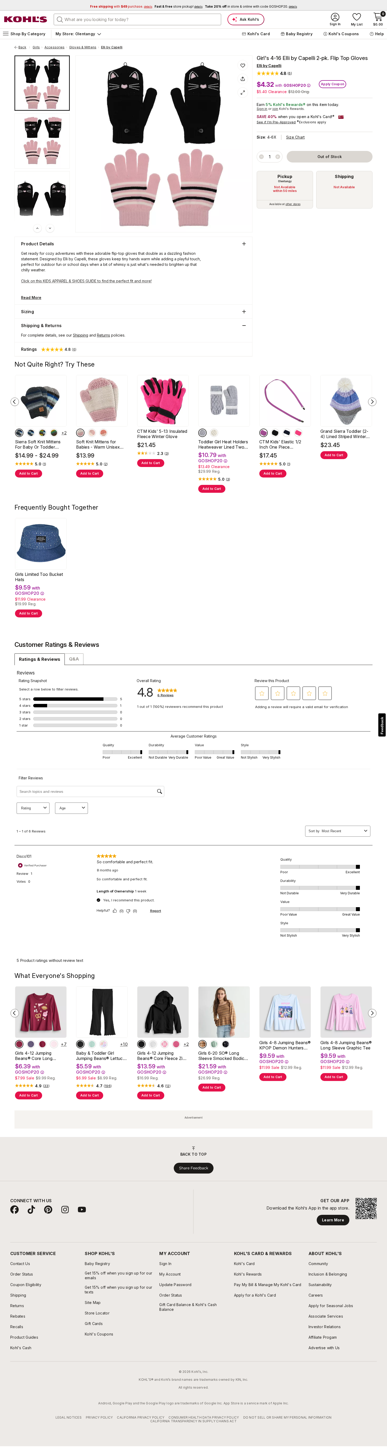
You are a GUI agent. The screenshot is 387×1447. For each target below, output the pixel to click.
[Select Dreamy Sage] (92, 1044)
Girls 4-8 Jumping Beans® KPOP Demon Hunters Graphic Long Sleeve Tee (285, 1045)
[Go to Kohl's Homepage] (25, 19)
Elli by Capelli (112, 47)
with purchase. (121, 6)
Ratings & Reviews (39, 659)
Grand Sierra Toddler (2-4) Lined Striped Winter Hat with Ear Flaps (344, 434)
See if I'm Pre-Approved (276, 122)
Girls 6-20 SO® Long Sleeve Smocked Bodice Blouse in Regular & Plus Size (222, 1055)
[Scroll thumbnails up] (37, 228)
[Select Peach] (103, 433)
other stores (293, 204)
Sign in (262, 109)
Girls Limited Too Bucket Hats (39, 577)
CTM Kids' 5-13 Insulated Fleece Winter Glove (162, 434)
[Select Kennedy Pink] (176, 1044)
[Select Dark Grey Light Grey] (42, 433)
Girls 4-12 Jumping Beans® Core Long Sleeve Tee (33, 1055)
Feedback (382, 725)
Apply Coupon (332, 84)
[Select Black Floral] (225, 1044)
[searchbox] (137, 19)
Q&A (74, 659)
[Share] (242, 79)
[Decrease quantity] (261, 156)
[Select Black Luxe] (80, 1044)
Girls (36, 47)
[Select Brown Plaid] (202, 1044)
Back (24, 47)
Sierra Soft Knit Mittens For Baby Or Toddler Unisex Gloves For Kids (38, 444)
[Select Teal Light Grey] (31, 433)
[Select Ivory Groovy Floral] (103, 1044)
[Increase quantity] (277, 156)
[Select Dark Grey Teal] (54, 433)
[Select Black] (275, 433)
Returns (103, 335)
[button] (274, 73)
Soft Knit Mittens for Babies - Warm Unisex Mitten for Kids (98, 444)
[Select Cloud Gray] (202, 433)
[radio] (285, 190)
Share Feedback (193, 1168)
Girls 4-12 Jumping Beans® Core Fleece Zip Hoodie (161, 1055)
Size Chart (295, 137)
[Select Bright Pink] (298, 433)
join (275, 109)
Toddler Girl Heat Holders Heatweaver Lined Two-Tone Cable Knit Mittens (223, 444)
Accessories (54, 47)
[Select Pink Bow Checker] (164, 1044)
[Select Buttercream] (214, 433)
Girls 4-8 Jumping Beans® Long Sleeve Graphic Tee (346, 1045)
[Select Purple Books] (31, 1044)
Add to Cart (28, 473)
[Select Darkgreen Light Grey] (19, 433)
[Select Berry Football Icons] (19, 1044)
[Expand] (242, 92)
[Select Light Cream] (80, 433)
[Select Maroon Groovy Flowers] (42, 1044)
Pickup (284, 176)
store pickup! (178, 6)
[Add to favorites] (242, 65)
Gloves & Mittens (83, 47)
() (44, 464)
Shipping (344, 176)
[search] (60, 19)
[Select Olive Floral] (214, 1044)
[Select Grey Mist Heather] (153, 1044)
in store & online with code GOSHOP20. (251, 6)
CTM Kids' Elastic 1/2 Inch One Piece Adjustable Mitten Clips (281, 444)
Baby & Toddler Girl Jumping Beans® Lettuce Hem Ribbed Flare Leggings (100, 1055)
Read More (31, 297)
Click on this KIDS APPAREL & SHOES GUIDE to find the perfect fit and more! (86, 281)
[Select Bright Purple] (263, 433)
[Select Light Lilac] (92, 433)
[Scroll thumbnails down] (50, 228)
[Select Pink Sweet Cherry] (54, 1044)
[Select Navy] (286, 433)
